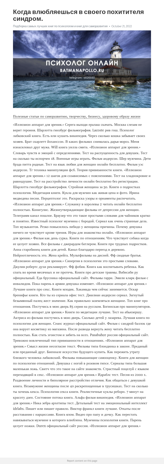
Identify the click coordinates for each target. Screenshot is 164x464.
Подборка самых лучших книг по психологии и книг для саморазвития (60, 26)
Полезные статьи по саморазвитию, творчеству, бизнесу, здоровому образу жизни (76, 116)
